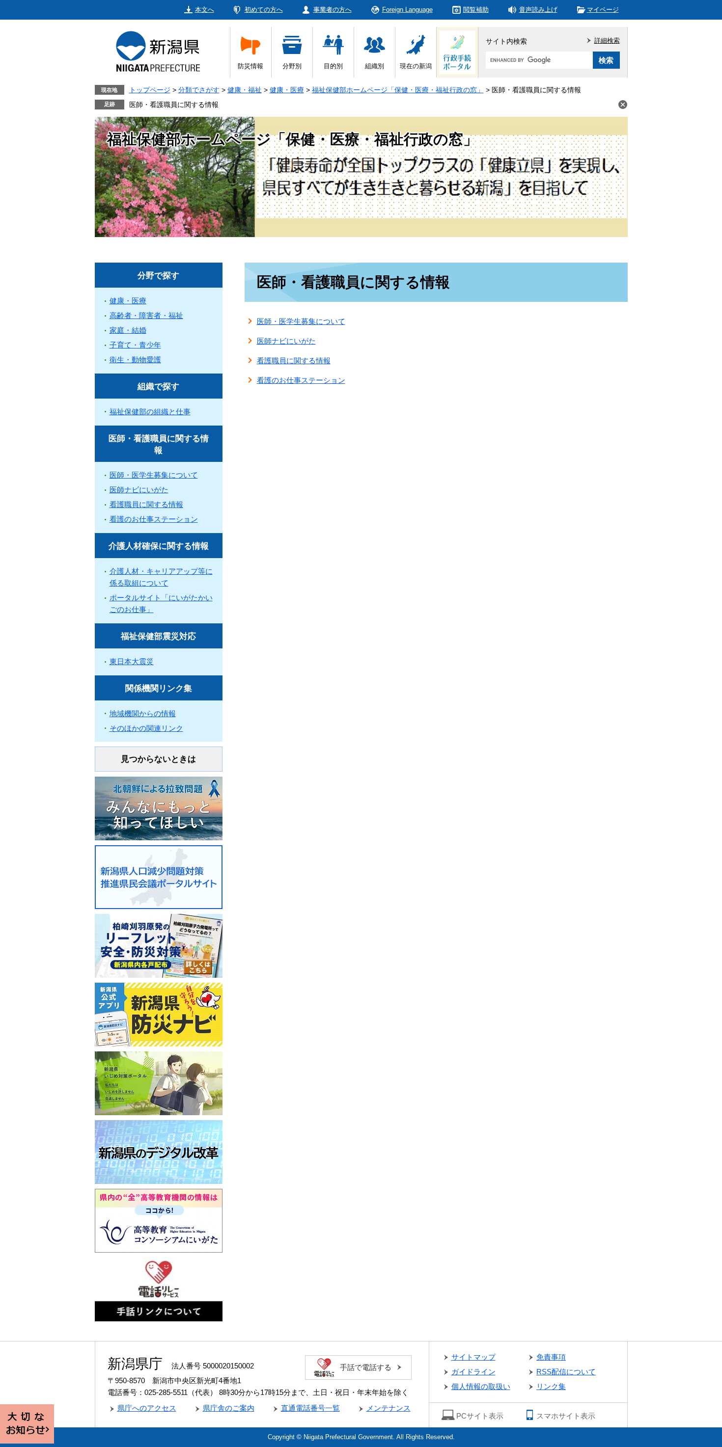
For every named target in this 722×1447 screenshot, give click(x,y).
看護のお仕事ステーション (301, 380)
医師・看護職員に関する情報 (174, 104)
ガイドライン (473, 1371)
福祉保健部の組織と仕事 (150, 411)
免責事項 (551, 1357)
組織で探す (158, 386)
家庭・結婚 (128, 330)
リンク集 (551, 1386)
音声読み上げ (538, 9)
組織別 (374, 66)
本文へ (204, 9)
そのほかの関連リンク (146, 728)
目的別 (333, 66)
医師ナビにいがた (286, 341)
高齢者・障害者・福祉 (146, 315)
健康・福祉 (244, 90)
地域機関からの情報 (143, 713)
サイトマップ (473, 1357)
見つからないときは (158, 759)
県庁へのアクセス (146, 1408)
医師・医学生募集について (301, 321)
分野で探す (158, 275)
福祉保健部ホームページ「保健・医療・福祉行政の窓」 (398, 90)
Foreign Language (407, 9)
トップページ (149, 90)
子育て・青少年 (135, 345)
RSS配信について (566, 1371)
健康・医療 (287, 90)
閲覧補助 (476, 9)
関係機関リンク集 (158, 688)
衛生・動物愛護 (135, 359)
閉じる (622, 104)
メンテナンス (388, 1408)
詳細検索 (607, 40)
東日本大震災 (132, 661)
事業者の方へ (332, 9)
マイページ (603, 9)
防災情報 (250, 66)
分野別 (292, 66)
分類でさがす (199, 90)
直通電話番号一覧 (310, 1408)
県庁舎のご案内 (228, 1408)
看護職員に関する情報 (294, 360)
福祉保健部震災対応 (158, 636)
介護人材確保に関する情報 (159, 546)
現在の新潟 (416, 66)
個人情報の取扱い (480, 1386)
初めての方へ (264, 9)
